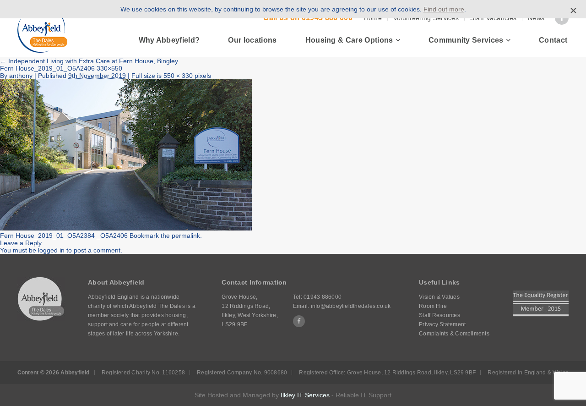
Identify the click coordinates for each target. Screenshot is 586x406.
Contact (553, 40)
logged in (51, 250)
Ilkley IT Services (305, 395)
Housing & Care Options (349, 40)
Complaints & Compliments (454, 333)
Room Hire (433, 306)
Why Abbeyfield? (169, 40)
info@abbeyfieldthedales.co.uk (351, 306)
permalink (186, 235)
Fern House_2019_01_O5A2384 (47, 235)
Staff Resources (439, 315)
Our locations (252, 40)
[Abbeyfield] (42, 29)
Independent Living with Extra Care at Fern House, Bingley (89, 61)
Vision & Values (439, 297)
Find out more (443, 9)
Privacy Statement (442, 324)
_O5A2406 (112, 235)
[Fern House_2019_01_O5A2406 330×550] (126, 228)
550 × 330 (178, 75)
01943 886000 (323, 297)
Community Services (466, 40)
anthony (21, 75)
